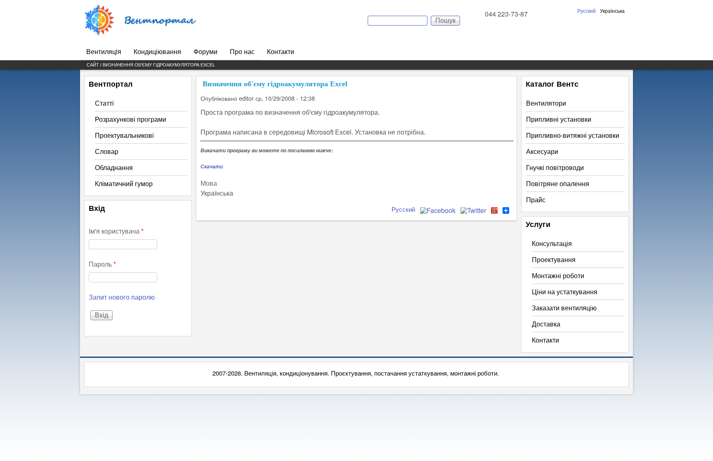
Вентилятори (546, 103)
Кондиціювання (157, 51)
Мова (209, 183)
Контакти (280, 51)
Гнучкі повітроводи (555, 167)
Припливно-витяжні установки (572, 135)
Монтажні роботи (558, 275)
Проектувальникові (124, 135)
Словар (106, 151)
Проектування (554, 259)
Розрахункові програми (130, 119)
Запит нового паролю (122, 297)
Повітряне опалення (557, 183)
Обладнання (114, 167)
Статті (104, 103)
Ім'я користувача (116, 231)
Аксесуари (542, 151)
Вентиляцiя (103, 51)
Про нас (242, 51)
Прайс (535, 199)
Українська (612, 10)
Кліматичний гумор (124, 183)
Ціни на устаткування (564, 291)
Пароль (102, 264)
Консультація (552, 243)
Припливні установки (558, 119)
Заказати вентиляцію (564, 307)
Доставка (546, 324)
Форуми (205, 51)
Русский (586, 10)
